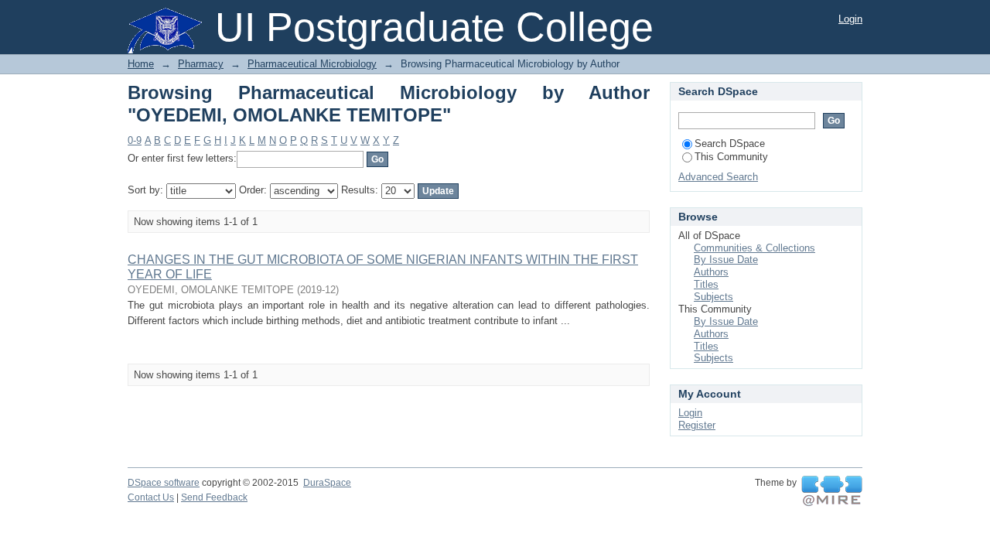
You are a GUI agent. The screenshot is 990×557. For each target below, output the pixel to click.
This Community (731, 156)
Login (850, 19)
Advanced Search (718, 177)
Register (696, 425)
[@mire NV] (831, 491)
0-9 (135, 140)
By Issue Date (726, 259)
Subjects (713, 296)
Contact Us (151, 497)
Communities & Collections (754, 248)
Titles (706, 284)
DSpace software (164, 482)
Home (141, 64)
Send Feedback (214, 497)
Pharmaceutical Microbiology (312, 64)
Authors (711, 272)
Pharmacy (201, 64)
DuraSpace (327, 482)
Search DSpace (730, 143)
